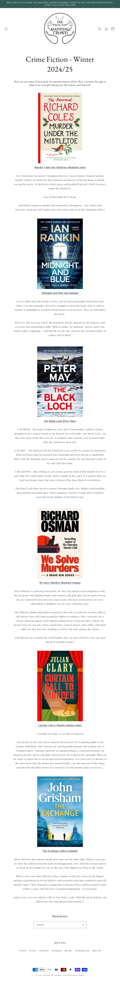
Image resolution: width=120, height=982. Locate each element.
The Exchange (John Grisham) (59, 850)
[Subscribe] (83, 924)
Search (22, 950)
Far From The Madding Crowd (55, 975)
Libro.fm (96, 950)
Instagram (57, 950)
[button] (6, 29)
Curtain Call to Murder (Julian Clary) (60, 725)
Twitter (32, 950)
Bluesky (68, 950)
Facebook (44, 950)
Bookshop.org (82, 950)
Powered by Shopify (76, 975)
